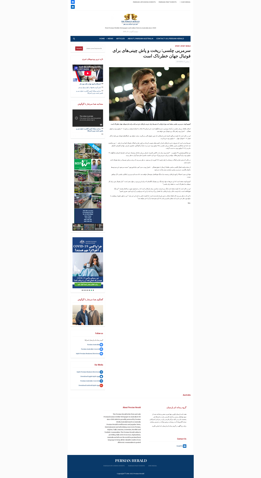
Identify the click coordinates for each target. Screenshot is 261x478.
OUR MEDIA (185, 2)
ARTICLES (120, 39)
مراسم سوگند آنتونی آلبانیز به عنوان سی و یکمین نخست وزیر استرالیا (89, 92)
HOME (102, 39)
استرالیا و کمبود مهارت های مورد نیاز (90, 84)
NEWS (110, 39)
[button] (75, 183)
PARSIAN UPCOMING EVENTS (144, 2)
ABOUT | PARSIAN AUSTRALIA (140, 39)
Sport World (185, 46)
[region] (87, 187)
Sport (177, 46)
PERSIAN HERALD (131, 460)
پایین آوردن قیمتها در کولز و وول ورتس (89, 87)
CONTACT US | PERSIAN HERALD (170, 39)
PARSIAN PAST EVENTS (167, 2)
